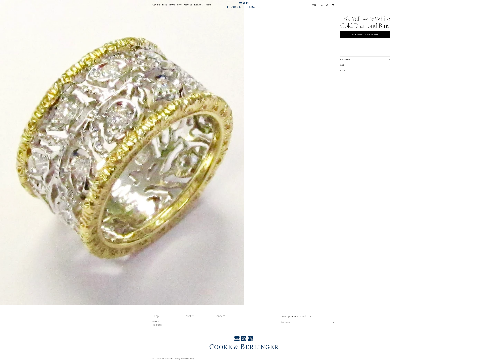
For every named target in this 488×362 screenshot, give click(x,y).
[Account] (327, 5)
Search (155, 322)
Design (342, 71)
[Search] (322, 5)
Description (345, 59)
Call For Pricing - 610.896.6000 (365, 34)
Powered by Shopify (187, 359)
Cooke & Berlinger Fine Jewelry (169, 359)
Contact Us (157, 325)
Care (342, 65)
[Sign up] (333, 322)
